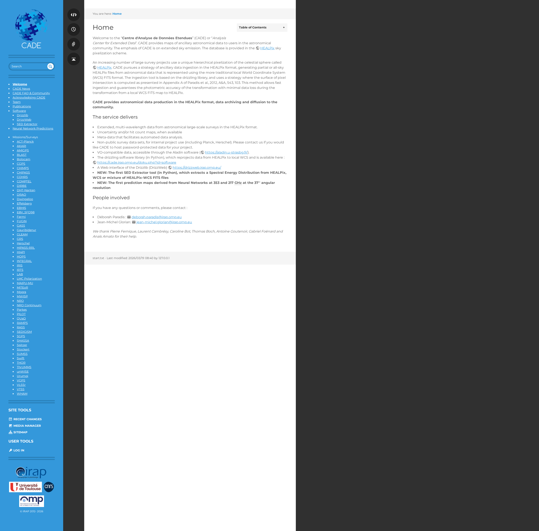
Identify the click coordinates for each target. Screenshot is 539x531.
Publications (22, 106)
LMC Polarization (29, 279)
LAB (20, 274)
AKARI (21, 146)
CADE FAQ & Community (31, 93)
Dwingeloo (25, 199)
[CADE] (31, 29)
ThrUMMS (24, 367)
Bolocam (23, 159)
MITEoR (22, 287)
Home (117, 14)
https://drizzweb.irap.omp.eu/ (197, 168)
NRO (20, 301)
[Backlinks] (73, 40)
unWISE (23, 371)
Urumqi (22, 376)
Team (17, 102)
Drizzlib (22, 115)
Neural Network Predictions (33, 128)
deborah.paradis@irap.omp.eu (157, 217)
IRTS (20, 270)
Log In (18, 450)
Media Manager (27, 426)
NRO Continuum (29, 305)
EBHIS (21, 208)
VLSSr (21, 385)
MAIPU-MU (25, 283)
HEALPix (267, 48)
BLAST (22, 155)
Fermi (21, 217)
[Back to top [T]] (73, 55)
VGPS (21, 380)
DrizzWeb (24, 120)
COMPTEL (24, 181)
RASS (21, 327)
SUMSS (22, 354)
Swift (20, 358)
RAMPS (22, 323)
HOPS (21, 256)
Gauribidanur (26, 230)
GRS (20, 239)
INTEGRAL (24, 261)
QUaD (21, 318)
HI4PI (21, 252)
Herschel (23, 243)
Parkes (22, 310)
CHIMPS (23, 168)
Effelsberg (24, 203)
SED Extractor (27, 124)
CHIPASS (23, 172)
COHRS (22, 177)
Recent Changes (27, 419)
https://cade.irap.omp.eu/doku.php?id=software (136, 163)
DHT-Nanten (26, 190)
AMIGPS (23, 150)
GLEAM (22, 234)
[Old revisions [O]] (73, 25)
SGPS (21, 336)
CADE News (21, 89)
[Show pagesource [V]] (73, 10)
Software (19, 111)
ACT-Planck (25, 141)
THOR (21, 363)
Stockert (23, 349)
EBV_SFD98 (26, 212)
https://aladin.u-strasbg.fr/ (226, 152)
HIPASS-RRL (26, 248)
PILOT (21, 314)
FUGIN (22, 221)
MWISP (22, 296)
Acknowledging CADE (29, 97)
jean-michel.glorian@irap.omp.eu (164, 222)
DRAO (21, 195)
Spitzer (22, 345)
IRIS (20, 265)
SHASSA (23, 340)
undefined (50, 66)
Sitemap (20, 432)
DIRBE (22, 186)
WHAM (22, 394)
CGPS (21, 164)
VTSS (20, 389)
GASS (21, 225)
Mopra (21, 292)
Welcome (20, 84)
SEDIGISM (24, 332)
